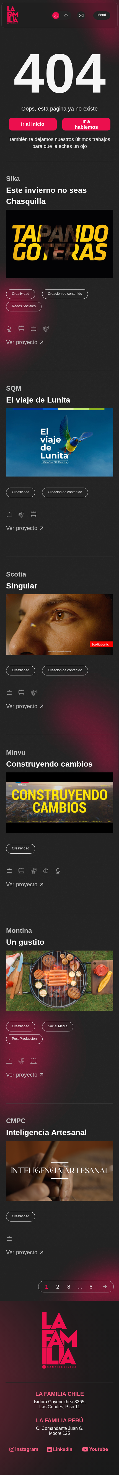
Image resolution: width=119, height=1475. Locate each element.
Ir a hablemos (86, 124)
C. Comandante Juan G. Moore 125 (59, 1431)
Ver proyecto (21, 342)
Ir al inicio (32, 124)
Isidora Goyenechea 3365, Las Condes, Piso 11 (60, 1404)
